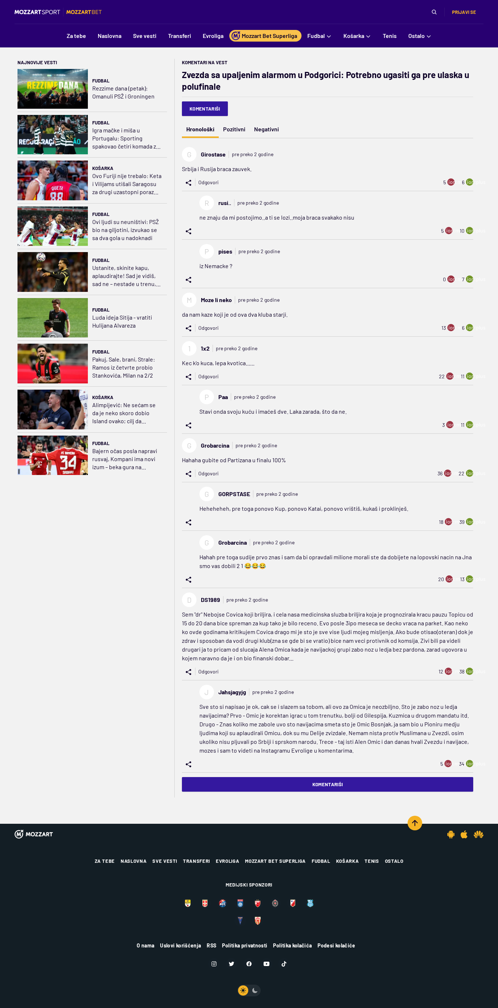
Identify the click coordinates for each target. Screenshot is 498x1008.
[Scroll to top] (415, 823)
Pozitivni (234, 128)
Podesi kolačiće (336, 945)
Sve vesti (164, 861)
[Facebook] (249, 964)
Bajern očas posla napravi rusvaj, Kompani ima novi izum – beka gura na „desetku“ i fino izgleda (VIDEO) (124, 459)
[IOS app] (464, 834)
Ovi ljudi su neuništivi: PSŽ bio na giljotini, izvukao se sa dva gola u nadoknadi (125, 229)
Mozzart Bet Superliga (275, 861)
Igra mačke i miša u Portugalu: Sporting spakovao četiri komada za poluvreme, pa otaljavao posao (125, 138)
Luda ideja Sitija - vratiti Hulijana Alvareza (122, 321)
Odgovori (208, 182)
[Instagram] (214, 964)
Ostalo (394, 861)
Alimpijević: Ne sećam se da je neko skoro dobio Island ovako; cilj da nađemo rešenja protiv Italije (124, 413)
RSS (211, 945)
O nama (145, 945)
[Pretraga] (434, 12)
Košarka (102, 168)
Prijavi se (464, 12)
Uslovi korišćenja (180, 945)
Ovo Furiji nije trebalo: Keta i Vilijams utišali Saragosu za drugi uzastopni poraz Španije (127, 184)
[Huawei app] (478, 834)
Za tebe (105, 861)
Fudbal (100, 81)
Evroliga (227, 861)
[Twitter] (231, 964)
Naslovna (134, 861)
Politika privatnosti (244, 945)
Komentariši (205, 109)
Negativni (266, 128)
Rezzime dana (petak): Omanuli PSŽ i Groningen (123, 92)
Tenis (372, 861)
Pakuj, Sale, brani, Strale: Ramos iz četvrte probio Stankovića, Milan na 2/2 (123, 367)
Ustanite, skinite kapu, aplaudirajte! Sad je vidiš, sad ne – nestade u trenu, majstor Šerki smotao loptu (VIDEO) (126, 276)
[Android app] (451, 834)
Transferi (196, 861)
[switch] (249, 990)
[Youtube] (266, 964)
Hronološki (200, 128)
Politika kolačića (292, 945)
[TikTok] (284, 964)
